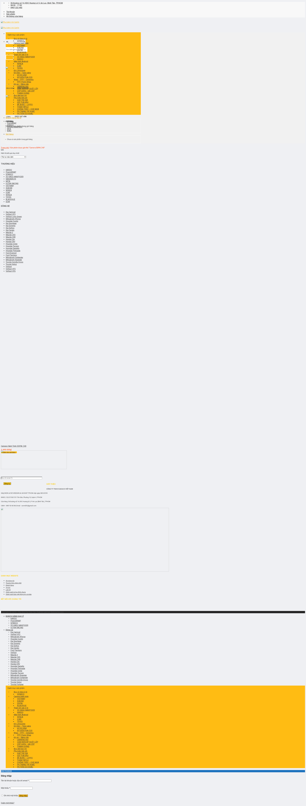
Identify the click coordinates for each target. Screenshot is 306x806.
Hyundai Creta (11, 244)
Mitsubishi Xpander (14, 260)
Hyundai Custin (12, 221)
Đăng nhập (23, 796)
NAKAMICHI (11, 179)
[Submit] (10, 57)
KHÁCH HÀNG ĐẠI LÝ (15, 616)
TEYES (8, 197)
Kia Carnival (10, 212)
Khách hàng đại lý (13, 118)
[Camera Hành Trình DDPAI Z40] (15, 442)
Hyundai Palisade (13, 251)
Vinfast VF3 (11, 214)
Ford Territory (11, 255)
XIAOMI (9, 188)
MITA (9, 129)
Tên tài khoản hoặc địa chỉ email (15, 780)
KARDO (10, 121)
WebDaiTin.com (57, 612)
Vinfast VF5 (11, 269)
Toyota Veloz (11, 264)
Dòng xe (9, 630)
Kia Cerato (10, 230)
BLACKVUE (10, 199)
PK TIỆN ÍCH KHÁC (25, 114)
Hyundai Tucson (12, 246)
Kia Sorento (10, 226)
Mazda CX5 (10, 235)
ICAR (8, 192)
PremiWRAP (11, 123)
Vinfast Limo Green (14, 216)
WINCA (9, 190)
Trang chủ (5, 148)
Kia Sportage (11, 223)
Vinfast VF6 (11, 271)
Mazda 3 (9, 232)
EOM (8, 202)
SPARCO (10, 125)
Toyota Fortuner (17, 684)
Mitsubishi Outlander (14, 257)
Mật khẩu (5, 788)
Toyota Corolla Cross (14, 262)
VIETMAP (10, 186)
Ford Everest (11, 253)
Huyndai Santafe (12, 248)
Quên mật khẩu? (7, 803)
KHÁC (9, 131)
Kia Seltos (10, 228)
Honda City (10, 239)
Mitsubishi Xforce (13, 219)
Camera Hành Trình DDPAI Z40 (13, 446)
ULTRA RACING (12, 183)
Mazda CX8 (10, 237)
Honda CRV (10, 241)
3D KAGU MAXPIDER (26, 57)
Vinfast (9, 266)
